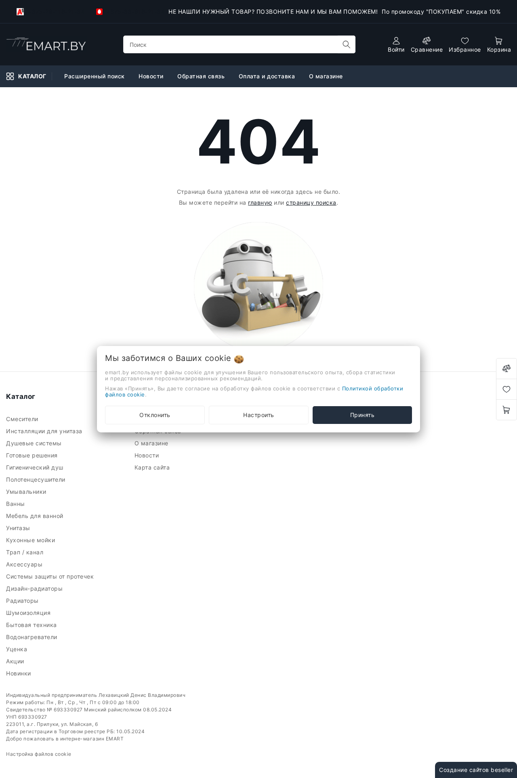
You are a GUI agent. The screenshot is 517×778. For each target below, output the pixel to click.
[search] (346, 44)
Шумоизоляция (29, 612)
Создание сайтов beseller (476, 769)
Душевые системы (34, 443)
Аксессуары (25, 564)
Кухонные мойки (31, 540)
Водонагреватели (32, 636)
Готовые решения (32, 455)
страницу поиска (311, 202)
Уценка (17, 649)
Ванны (16, 503)
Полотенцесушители (36, 479)
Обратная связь (202, 76)
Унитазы (19, 527)
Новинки (19, 673)
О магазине (327, 76)
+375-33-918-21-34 (134, 11)
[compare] (506, 369)
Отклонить (154, 414)
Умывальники (27, 491)
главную (260, 202)
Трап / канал (25, 552)
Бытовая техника (32, 624)
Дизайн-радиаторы (35, 588)
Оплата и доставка (268, 76)
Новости (152, 76)
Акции (16, 661)
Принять (362, 414)
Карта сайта (153, 467)
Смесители (23, 418)
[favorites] (506, 389)
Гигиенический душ (35, 467)
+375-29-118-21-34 (55, 11)
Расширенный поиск (95, 76)
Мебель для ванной (35, 515)
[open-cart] (506, 410)
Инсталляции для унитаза (45, 431)
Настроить (258, 414)
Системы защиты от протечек (51, 576)
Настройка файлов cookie (38, 754)
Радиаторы (23, 600)
